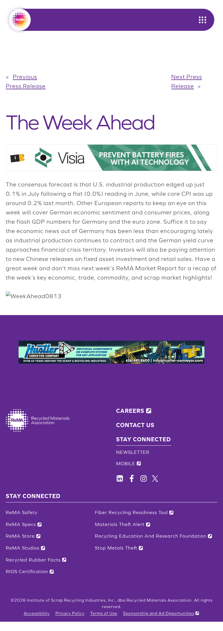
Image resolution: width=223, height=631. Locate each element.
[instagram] (143, 478)
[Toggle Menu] (202, 20)
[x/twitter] (155, 478)
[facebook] (119, 478)
